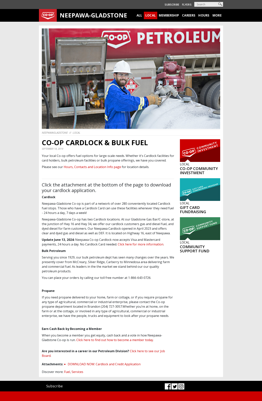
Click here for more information (140, 244)
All (139, 15)
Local (150, 15)
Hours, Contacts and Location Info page (92, 167)
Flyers (186, 4)
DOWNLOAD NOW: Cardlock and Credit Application (104, 364)
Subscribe (172, 4)
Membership (169, 15)
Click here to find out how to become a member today (114, 340)
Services (77, 372)
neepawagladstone (55, 132)
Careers (188, 15)
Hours (203, 15)
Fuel (67, 372)
